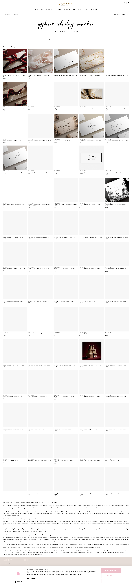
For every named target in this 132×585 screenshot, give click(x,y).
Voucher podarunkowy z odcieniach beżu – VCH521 (13, 429)
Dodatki (49, 9)
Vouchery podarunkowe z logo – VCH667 (62, 140)
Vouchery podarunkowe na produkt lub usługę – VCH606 (39, 140)
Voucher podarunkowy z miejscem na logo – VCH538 (115, 333)
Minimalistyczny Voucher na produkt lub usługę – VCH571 (39, 333)
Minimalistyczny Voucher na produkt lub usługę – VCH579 (116, 140)
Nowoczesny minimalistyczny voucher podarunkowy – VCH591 (64, 461)
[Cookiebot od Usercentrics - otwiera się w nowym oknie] (18, 582)
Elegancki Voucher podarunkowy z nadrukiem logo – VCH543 (38, 76)
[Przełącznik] (6, 40)
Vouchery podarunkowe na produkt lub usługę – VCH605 (14, 140)
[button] (124, 3)
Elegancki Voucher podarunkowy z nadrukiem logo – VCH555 (115, 109)
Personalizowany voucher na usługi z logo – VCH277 (38, 396)
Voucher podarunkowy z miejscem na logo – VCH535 (13, 333)
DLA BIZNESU (77, 9)
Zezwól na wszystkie (111, 570)
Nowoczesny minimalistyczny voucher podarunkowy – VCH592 (116, 205)
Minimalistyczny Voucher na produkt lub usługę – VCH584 (65, 172)
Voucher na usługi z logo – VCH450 (112, 460)
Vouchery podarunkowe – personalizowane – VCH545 (13, 365)
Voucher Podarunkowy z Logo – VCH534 (87, 301)
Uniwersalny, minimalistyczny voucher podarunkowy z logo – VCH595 (66, 205)
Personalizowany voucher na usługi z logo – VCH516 (115, 493)
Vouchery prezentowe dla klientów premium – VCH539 (90, 365)
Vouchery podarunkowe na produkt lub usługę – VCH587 (65, 237)
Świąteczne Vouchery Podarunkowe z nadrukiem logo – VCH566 (116, 269)
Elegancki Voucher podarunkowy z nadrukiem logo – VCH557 (38, 302)
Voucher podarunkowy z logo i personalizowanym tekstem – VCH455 (91, 494)
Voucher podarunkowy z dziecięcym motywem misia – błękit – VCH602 (90, 205)
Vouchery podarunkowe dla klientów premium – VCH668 (39, 108)
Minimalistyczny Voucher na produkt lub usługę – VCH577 (90, 140)
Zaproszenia (39, 9)
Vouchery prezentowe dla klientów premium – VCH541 (13, 396)
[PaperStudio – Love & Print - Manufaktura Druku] (66, 3)
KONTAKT (94, 9)
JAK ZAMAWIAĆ (6, 563)
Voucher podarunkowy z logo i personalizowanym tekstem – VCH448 (66, 494)
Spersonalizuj (110, 575)
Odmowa (111, 581)
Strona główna (6, 14)
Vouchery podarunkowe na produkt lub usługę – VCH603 (116, 237)
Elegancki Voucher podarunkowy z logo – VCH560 (64, 108)
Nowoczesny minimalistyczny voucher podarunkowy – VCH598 (13, 205)
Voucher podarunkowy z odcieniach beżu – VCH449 (115, 429)
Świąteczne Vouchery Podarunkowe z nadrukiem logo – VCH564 (14, 76)
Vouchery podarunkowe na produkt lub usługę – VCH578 (14, 237)
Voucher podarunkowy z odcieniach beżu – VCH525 (89, 396)
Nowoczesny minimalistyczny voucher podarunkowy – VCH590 (90, 173)
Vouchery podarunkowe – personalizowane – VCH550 (39, 365)
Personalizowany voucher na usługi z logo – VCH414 (89, 460)
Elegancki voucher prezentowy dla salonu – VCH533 (13, 301)
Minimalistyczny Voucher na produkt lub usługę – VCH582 (39, 172)
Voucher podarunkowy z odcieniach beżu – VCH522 (89, 268)
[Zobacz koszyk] (128, 2)
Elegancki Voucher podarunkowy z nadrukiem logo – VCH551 (91, 108)
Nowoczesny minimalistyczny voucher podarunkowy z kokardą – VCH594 (39, 205)
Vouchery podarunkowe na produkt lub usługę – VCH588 (14, 268)
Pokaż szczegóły (31, 578)
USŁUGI (86, 9)
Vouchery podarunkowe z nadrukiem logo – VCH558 (115, 301)
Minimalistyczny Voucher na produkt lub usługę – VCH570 (65, 75)
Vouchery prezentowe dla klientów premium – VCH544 (116, 365)
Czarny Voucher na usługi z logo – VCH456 (36, 429)
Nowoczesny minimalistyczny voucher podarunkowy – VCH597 (116, 173)
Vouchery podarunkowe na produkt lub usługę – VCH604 (116, 75)
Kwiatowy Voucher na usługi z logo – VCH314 (11, 460)
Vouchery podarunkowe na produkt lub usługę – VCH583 (90, 237)
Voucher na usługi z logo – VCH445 (35, 493)
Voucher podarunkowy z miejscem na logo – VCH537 (89, 333)
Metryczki (67, 9)
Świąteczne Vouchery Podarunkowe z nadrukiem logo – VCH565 (65, 269)
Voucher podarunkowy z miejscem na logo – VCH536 (64, 333)
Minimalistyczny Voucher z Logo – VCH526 (62, 429)
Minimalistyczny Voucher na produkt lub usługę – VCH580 (14, 172)
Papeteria (58, 9)
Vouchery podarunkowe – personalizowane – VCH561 (64, 365)
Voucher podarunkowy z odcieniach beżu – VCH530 (64, 301)
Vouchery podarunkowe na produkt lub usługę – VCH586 (39, 237)
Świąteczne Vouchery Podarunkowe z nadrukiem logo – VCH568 (14, 109)
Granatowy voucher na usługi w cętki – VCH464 (12, 493)
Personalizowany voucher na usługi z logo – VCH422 (115, 396)
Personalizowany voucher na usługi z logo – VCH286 (89, 75)
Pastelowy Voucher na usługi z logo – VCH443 (88, 429)
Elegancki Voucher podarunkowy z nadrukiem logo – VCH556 (38, 269)
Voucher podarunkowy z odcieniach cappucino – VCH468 (39, 460)
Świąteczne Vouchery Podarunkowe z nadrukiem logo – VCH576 (65, 397)
